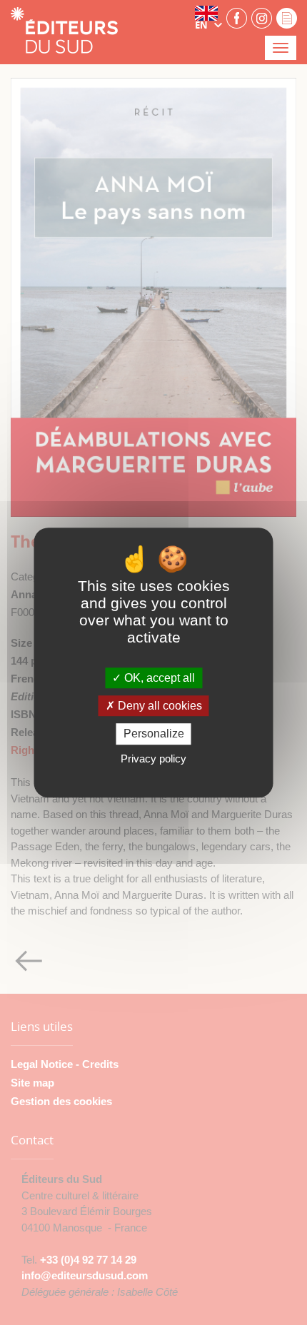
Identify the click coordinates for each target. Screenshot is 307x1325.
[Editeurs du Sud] (64, 31)
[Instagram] (261, 17)
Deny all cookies (158, 706)
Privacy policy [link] (153, 758)
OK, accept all (158, 678)
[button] (208, 18)
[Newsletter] (286, 17)
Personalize (154, 734)
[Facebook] (236, 17)
